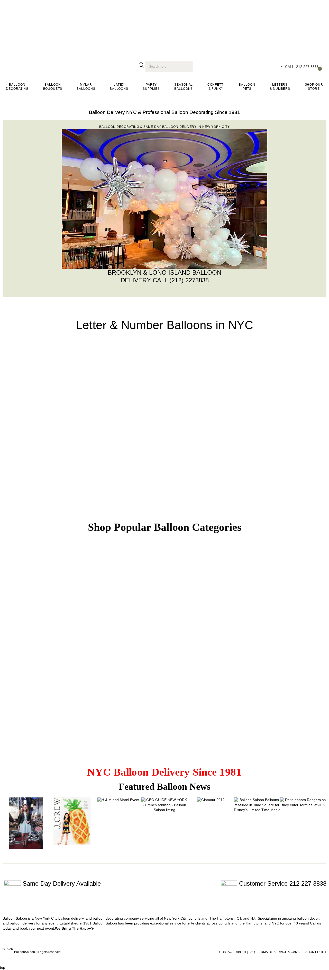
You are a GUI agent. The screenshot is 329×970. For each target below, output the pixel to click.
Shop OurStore (314, 87)
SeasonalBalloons (183, 87)
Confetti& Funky (215, 87)
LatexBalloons (119, 87)
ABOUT (241, 952)
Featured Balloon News (165, 787)
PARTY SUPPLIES (151, 87)
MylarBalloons (86, 87)
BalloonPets (247, 87)
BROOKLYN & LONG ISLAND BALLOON (164, 272)
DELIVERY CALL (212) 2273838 (165, 279)
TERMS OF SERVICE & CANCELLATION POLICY (291, 952)
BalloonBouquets (52, 87)
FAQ (252, 952)
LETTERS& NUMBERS (280, 87)
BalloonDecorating (17, 87)
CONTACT (226, 952)
